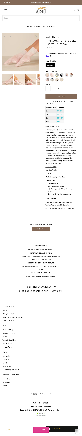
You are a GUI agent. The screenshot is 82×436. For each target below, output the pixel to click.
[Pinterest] (9, 2)
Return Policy (7, 343)
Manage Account (8, 314)
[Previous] (5, 36)
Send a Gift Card (8, 321)
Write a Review (43, 229)
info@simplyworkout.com (41, 406)
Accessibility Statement (10, 370)
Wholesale (6, 382)
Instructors (6, 379)
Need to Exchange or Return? (12, 317)
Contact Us (6, 356)
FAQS (4, 363)
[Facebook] (4, 2)
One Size (50, 65)
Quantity (48, 84)
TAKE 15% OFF (41, 430)
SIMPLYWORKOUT (40, 410)
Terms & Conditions (9, 340)
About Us (5, 359)
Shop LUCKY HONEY (53, 126)
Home (29, 26)
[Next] (10, 36)
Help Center (6, 366)
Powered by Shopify (55, 410)
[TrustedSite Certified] (41, 414)
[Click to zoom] (36, 36)
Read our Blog (7, 330)
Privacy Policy (7, 347)
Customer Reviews (9, 333)
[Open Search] (73, 10)
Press (4, 336)
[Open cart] (78, 10)
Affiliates (5, 386)
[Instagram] (7, 2)
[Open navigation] (12, 10)
